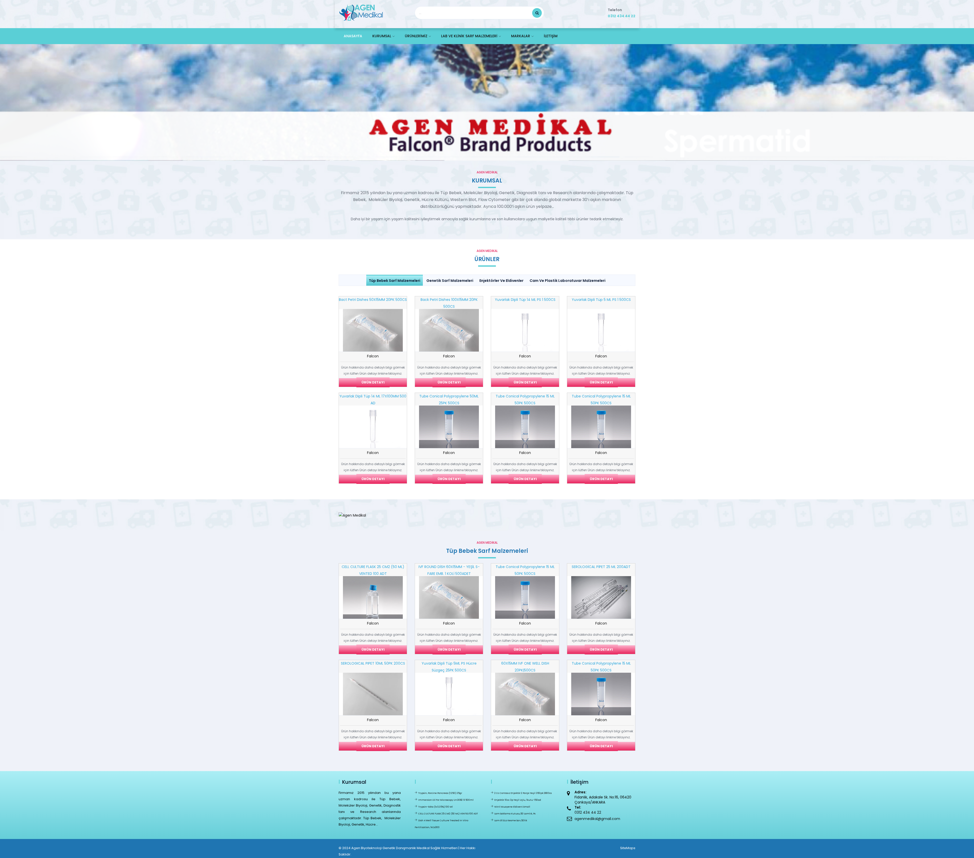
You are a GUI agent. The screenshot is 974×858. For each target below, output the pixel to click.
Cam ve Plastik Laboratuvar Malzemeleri (567, 280)
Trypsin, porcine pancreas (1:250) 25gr (440, 793)
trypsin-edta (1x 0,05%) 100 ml (435, 806)
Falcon (373, 356)
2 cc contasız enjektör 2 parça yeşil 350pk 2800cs (523, 793)
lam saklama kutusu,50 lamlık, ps (514, 813)
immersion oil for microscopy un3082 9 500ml (446, 799)
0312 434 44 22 (621, 16)
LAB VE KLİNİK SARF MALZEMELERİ (469, 36)
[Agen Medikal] (361, 11)
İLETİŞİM (551, 36)
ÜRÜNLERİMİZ (416, 36)
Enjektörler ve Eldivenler (501, 280)
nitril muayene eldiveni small (512, 806)
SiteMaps (627, 848)
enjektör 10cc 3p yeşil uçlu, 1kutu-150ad (517, 799)
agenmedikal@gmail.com (597, 818)
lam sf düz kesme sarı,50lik (510, 820)
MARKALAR (520, 36)
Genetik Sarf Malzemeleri (449, 280)
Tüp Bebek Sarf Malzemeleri (394, 280)
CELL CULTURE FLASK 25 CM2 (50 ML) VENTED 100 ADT (448, 813)
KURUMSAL (381, 36)
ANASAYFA (353, 36)
